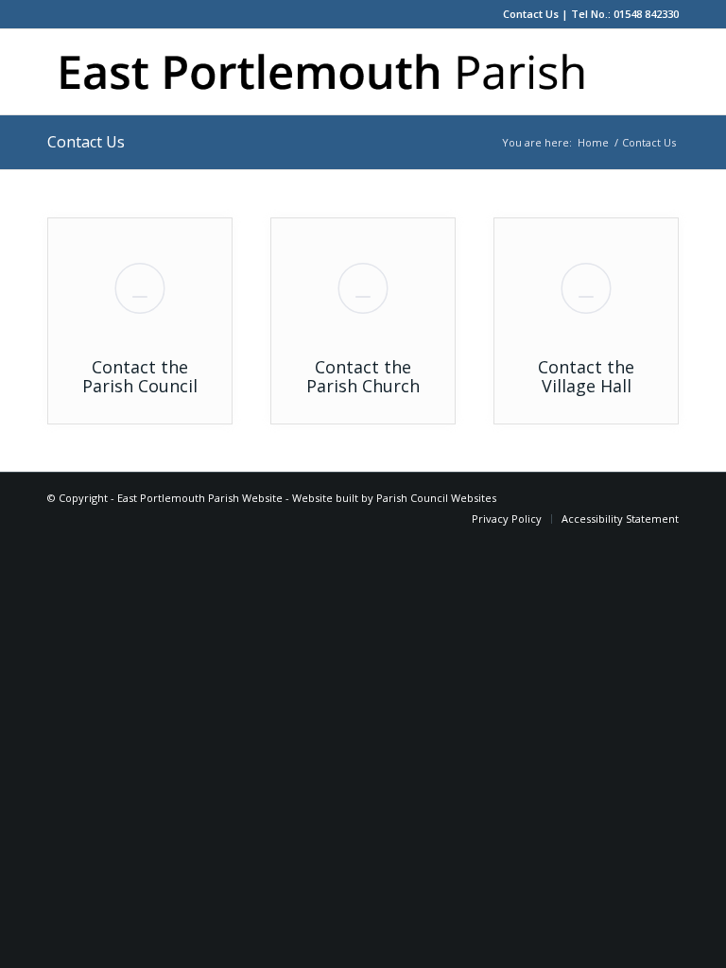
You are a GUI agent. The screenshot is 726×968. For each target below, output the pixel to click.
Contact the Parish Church (363, 376)
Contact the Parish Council (140, 376)
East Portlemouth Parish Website (200, 498)
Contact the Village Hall (586, 376)
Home (593, 142)
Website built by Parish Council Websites (394, 498)
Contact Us (531, 14)
